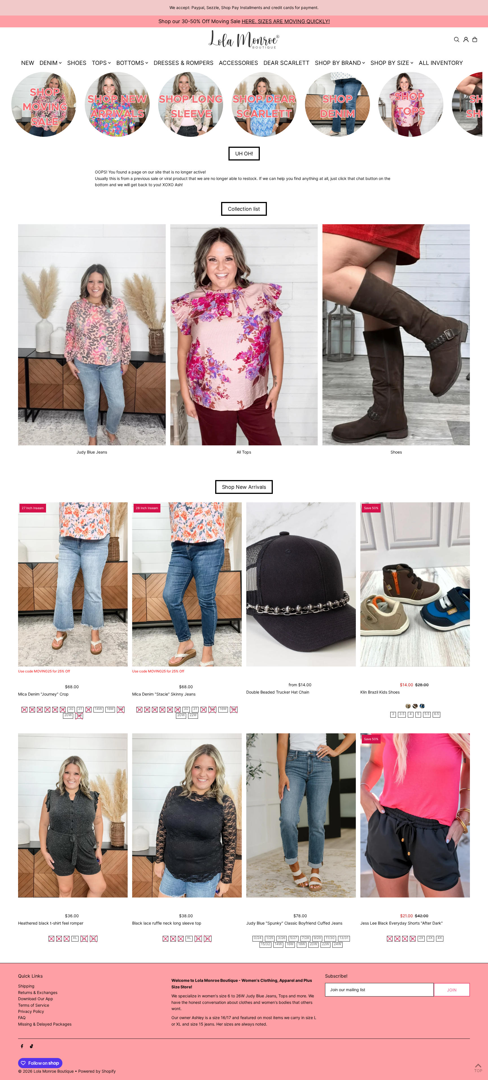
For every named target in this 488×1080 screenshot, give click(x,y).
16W (110, 709)
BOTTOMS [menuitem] (130, 63)
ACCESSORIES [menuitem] (238, 63)
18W (301, 944)
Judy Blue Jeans (92, 452)
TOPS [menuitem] (99, 63)
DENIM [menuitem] (49, 63)
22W (193, 715)
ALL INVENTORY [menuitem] (441, 63)
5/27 (293, 938)
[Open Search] (456, 39)
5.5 (426, 714)
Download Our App (35, 998)
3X (430, 938)
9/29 (317, 938)
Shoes (396, 452)
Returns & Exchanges (37, 992)
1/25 (269, 938)
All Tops (244, 452)
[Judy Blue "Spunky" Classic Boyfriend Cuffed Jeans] (301, 815)
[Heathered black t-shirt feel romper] (73, 815)
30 (71, 709)
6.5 (436, 714)
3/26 (281, 938)
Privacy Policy (31, 1011)
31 (80, 709)
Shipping (26, 986)
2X (421, 938)
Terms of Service (33, 1005)
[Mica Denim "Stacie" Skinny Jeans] (187, 584)
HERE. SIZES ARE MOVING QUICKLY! (286, 21)
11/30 (330, 938)
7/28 (305, 938)
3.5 (401, 714)
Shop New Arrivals (244, 487)
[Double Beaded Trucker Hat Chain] (301, 584)
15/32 (265, 944)
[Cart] (474, 39)
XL (75, 938)
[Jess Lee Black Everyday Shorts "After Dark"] (415, 815)
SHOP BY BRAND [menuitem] (338, 63)
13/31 (343, 938)
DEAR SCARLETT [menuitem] (286, 63)
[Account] (466, 39)
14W (98, 709)
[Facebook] (22, 1046)
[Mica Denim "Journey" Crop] (73, 584)
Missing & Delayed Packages (44, 1024)
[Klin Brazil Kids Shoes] (415, 584)
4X (439, 938)
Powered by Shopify (97, 1071)
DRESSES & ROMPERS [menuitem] (183, 63)
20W (68, 715)
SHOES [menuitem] (76, 63)
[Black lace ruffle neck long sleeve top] (187, 815)
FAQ (22, 1017)
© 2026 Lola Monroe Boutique (46, 1071)
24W (337, 944)
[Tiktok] (31, 1046)
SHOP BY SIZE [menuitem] (390, 63)
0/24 (258, 938)
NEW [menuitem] (27, 63)
